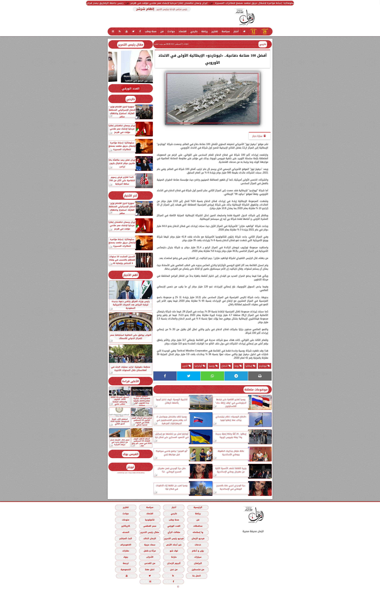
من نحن (174, 570)
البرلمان (198, 563)
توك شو (174, 551)
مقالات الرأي (173, 532)
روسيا (212, 366)
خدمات (198, 545)
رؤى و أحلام (198, 551)
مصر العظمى (149, 526)
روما (237, 366)
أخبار (236, 31)
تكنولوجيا (149, 520)
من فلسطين (197, 570)
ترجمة (126, 563)
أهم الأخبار (130, 275)
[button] (147, 67)
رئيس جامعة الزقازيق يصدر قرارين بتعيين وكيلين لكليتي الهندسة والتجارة (142, 3)
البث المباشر (125, 539)
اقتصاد (183, 31)
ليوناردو (263, 366)
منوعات (125, 520)
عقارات (125, 551)
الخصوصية (126, 570)
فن (162, 31)
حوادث (171, 31)
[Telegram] (236, 376)
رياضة (204, 31)
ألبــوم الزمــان (173, 563)
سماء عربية (149, 545)
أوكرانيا (199, 366)
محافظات (197, 526)
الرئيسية (198, 507)
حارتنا (173, 557)
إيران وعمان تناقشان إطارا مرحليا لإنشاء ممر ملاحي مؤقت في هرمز (230, 3)
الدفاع (224, 366)
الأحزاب (149, 557)
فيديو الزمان (197, 539)
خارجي (194, 31)
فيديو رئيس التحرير (173, 539)
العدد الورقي (131, 88)
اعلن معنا (149, 570)
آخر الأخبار (130, 195)
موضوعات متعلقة (256, 389)
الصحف (125, 532)
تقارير (214, 31)
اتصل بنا (196, 576)
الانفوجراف (125, 545)
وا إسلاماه (198, 532)
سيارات (197, 557)
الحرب (185, 366)
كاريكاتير (125, 526)
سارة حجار (257, 136)
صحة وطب (150, 31)
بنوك (125, 557)
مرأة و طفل (150, 551)
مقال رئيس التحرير (130, 44)
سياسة (226, 31)
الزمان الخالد (149, 539)
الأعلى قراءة (130, 381)
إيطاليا (249, 366)
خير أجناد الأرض (174, 545)
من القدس (149, 563)
